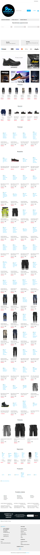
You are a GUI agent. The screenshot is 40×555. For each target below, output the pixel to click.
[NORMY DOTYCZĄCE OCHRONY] (33, 498)
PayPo (22, 537)
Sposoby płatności (23, 534)
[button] (23, 526)
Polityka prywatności (24, 541)
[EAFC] (4, 475)
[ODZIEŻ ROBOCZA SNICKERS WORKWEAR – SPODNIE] (7, 498)
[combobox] (6, 27)
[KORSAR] (29, 475)
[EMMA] (10, 475)
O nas (1, 541)
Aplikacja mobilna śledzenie (25, 544)
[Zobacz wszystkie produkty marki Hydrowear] (23, 475)
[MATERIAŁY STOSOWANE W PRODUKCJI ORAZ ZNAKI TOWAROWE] (20, 498)
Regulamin (22, 531)
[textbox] (5, 26)
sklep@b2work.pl (6, 534)
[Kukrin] (36, 475)
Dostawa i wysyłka (23, 528)
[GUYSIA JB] (17, 475)
